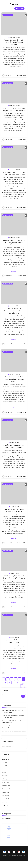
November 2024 (6, 789)
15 (6, 682)
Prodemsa (14, 4)
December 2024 (6, 785)
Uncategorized (7, 15)
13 (20, 679)
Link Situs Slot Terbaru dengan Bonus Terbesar (14, 641)
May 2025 (4, 769)
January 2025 (5, 782)
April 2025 (5, 772)
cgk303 (9, 828)
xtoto (8, 835)
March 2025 (5, 775)
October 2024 (5, 792)
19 (18, 682)
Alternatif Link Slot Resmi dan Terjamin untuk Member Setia (14, 109)
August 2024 (5, 798)
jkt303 (9, 826)
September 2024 (6, 795)
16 (10, 682)
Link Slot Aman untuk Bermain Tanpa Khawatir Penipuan (14, 446)
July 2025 (4, 762)
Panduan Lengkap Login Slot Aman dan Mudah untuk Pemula (14, 42)
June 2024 (5, 805)
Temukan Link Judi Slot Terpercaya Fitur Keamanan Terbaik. (14, 379)
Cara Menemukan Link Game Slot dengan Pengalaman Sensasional (14, 242)
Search (5, 690)
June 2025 (5, 765)
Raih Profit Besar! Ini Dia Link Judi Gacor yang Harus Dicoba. (14, 173)
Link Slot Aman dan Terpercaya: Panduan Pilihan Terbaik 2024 (14, 311)
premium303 (8, 75)
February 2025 (6, 779)
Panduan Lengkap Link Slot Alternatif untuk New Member (14, 577)
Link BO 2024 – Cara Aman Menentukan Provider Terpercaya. (14, 511)
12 (16, 679)
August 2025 (5, 759)
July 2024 (4, 802)
